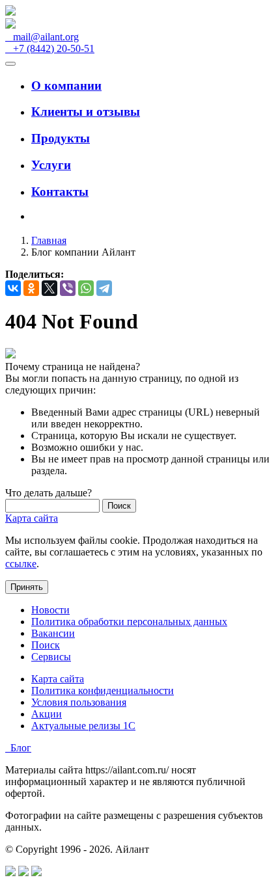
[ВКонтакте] (13, 288)
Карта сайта (31, 518)
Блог (18, 747)
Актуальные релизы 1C (83, 725)
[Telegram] (104, 288)
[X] (49, 288)
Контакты (60, 191)
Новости (50, 609)
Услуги (51, 165)
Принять (26, 587)
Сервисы (51, 656)
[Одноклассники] (31, 288)
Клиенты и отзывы (85, 111)
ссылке (20, 563)
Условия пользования (78, 702)
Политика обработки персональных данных (129, 621)
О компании (66, 85)
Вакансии (53, 633)
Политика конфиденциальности (102, 690)
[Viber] (68, 288)
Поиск (45, 644)
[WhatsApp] (86, 288)
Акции (46, 713)
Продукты (60, 138)
